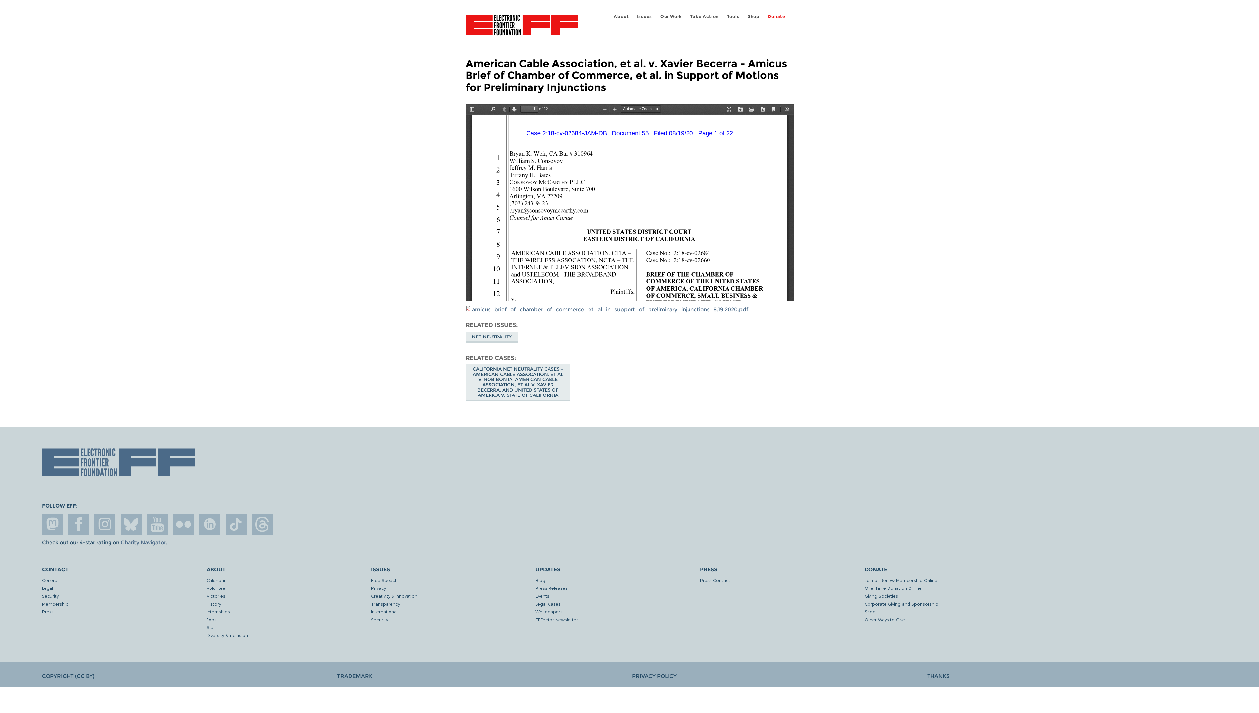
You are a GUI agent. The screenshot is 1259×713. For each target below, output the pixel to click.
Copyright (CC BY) (68, 676)
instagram (104, 524)
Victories (216, 595)
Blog (540, 580)
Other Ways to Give (885, 619)
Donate (776, 16)
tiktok (236, 524)
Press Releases (551, 588)
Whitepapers (549, 611)
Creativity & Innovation (394, 595)
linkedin (209, 524)
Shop (754, 16)
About (621, 16)
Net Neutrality (492, 337)
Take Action (704, 16)
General (50, 580)
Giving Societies (881, 595)
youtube (157, 524)
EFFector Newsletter (556, 619)
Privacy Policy (654, 676)
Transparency (385, 603)
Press (48, 611)
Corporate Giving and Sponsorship (901, 603)
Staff (211, 627)
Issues (644, 16)
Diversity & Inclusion (227, 635)
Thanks (938, 676)
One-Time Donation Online (893, 588)
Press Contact (715, 580)
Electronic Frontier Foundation (522, 29)
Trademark (354, 676)
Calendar (216, 580)
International (384, 611)
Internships (218, 611)
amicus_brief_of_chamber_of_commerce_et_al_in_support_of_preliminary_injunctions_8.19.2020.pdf (610, 309)
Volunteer (217, 588)
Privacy (378, 588)
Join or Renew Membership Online (901, 580)
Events (542, 595)
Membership (55, 603)
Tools (733, 16)
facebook (78, 524)
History (214, 603)
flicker (183, 524)
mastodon (52, 524)
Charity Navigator (143, 542)
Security (50, 595)
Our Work (671, 16)
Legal (47, 588)
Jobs (212, 619)
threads (262, 524)
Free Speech (384, 580)
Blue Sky (131, 524)
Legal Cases (548, 603)
